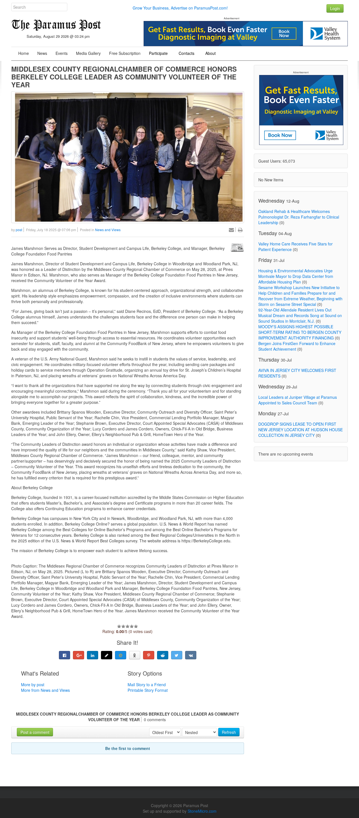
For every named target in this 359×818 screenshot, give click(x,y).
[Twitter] (176, 655)
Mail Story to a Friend (147, 684)
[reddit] (162, 655)
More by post (32, 684)
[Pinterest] (148, 655)
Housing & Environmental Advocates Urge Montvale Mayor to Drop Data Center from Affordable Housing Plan (295, 276)
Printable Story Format (148, 690)
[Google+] (78, 655)
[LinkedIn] (92, 655)
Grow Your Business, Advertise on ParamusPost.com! (180, 8)
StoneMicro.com (202, 811)
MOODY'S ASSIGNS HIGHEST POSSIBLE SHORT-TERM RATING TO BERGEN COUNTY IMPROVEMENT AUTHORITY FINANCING (299, 332)
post (19, 229)
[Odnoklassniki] (134, 655)
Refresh (229, 732)
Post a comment (34, 732)
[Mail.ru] (120, 655)
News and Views (108, 229)
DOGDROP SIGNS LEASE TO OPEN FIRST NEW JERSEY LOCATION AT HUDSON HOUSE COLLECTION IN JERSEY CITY (300, 429)
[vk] (190, 655)
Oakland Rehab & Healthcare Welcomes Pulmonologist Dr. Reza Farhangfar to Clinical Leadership (298, 216)
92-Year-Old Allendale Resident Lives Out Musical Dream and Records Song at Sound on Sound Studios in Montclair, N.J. (300, 315)
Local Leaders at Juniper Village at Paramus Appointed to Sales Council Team (297, 400)
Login (335, 8)
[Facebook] (64, 655)
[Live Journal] (106, 655)
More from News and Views (45, 690)
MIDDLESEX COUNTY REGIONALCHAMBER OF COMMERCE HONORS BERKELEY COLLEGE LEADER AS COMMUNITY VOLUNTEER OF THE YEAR (124, 76)
